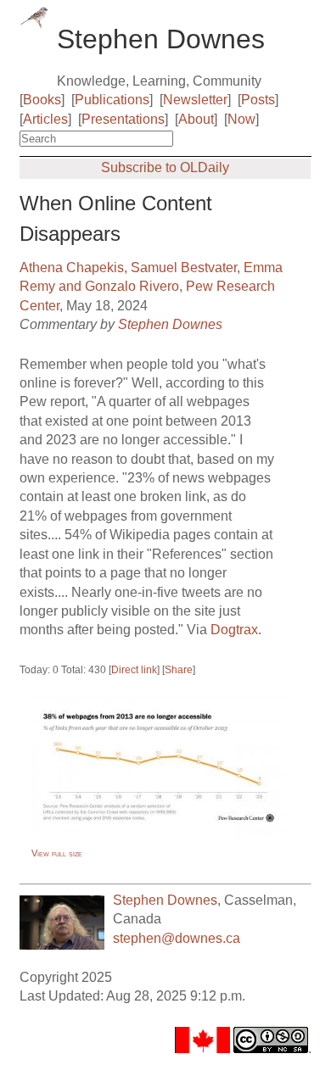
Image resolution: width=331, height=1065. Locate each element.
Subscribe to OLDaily (165, 167)
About (196, 119)
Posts (258, 99)
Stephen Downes (170, 324)
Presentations (123, 119)
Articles (45, 119)
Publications (112, 99)
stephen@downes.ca (176, 938)
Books (42, 99)
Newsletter (195, 99)
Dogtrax (234, 629)
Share (179, 670)
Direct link (134, 670)
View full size (56, 853)
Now (241, 119)
